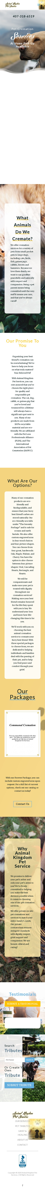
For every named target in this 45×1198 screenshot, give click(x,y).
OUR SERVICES (22, 1121)
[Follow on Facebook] (22, 1185)
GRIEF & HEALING (22, 1133)
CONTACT (22, 1144)
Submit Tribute (19, 1085)
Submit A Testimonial (22, 1003)
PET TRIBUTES (22, 1126)
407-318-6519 (23, 16)
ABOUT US (22, 1139)
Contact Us (22, 804)
